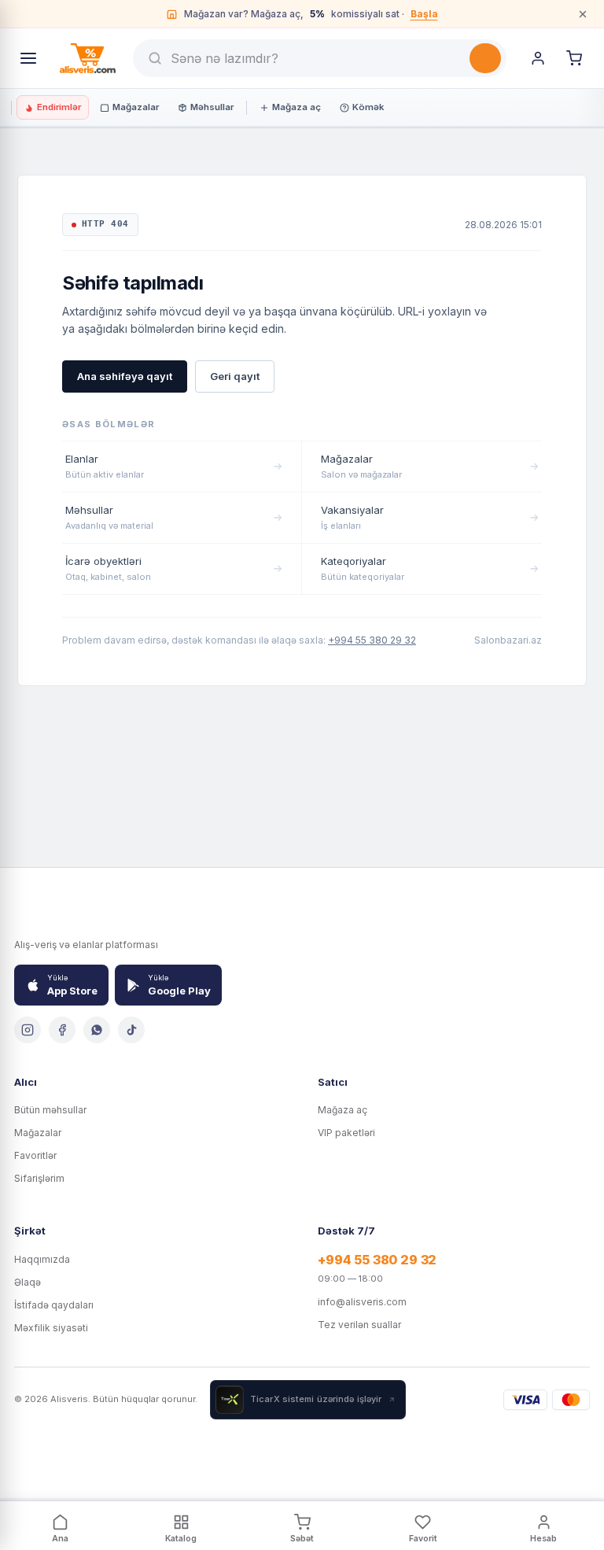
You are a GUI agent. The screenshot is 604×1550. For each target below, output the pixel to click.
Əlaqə (27, 1282)
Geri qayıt (235, 376)
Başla (424, 14)
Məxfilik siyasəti (51, 1328)
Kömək (368, 107)
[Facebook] (62, 1030)
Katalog (181, 1538)
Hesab (543, 1538)
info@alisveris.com (362, 1302)
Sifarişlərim (39, 1178)
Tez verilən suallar (359, 1324)
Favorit (423, 1538)
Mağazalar (135, 107)
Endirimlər (59, 107)
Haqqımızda (42, 1259)
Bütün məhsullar (50, 1110)
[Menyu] (28, 58)
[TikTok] (131, 1030)
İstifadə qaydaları (54, 1305)
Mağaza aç (296, 107)
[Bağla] (582, 14)
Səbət (302, 1538)
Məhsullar (212, 107)
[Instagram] (27, 1030)
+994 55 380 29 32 (372, 640)
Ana (60, 1538)
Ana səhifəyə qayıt (124, 376)
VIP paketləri (346, 1133)
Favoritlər (35, 1155)
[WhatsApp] (96, 1030)
